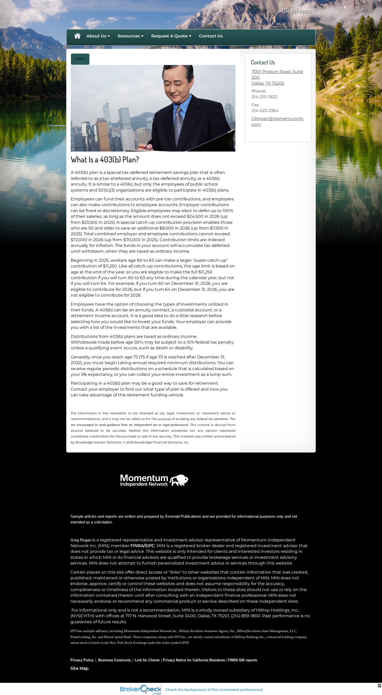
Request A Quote (169, 36)
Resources (129, 36)
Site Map (79, 668)
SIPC (150, 545)
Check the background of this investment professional (214, 689)
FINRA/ (137, 545)
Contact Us (211, 36)
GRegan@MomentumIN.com (278, 121)
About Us (96, 36)
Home (77, 36)
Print (80, 58)
